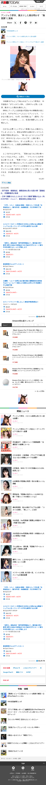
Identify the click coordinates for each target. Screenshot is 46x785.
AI (41, 668)
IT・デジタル (14, 6)
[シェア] (20, 23)
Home (13, 769)
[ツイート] (15, 23)
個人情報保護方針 (32, 773)
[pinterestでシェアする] (31, 23)
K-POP (28, 672)
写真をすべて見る (24, 96)
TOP (23, 763)
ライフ (41, 6)
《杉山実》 (41, 179)
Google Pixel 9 (8, 672)
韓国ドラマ (19, 672)
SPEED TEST (23, 6)
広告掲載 (18, 773)
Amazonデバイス (7, 325)
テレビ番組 (7, 183)
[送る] (26, 23)
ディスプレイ (28, 325)
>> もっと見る (39, 391)
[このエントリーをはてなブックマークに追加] (36, 23)
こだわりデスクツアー (30, 668)
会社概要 (24, 773)
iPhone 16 (16, 668)
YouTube (32, 769)
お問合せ (12, 773)
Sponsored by (32, 316)
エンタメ (32, 6)
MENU (38, 1)
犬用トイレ (39, 325)
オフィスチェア (17, 325)
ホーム (4, 6)
